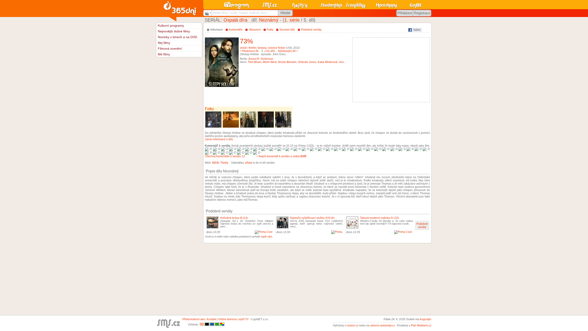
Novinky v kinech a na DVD (177, 37)
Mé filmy (164, 54)
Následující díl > (288, 51)
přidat (248, 162)
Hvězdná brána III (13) (234, 218)
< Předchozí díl (249, 51)
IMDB (215, 162)
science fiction (277, 47)
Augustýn (425, 319)
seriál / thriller (248, 47)
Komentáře (236, 29)
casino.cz (352, 325)
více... (342, 62)
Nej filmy (164, 43)
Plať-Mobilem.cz (421, 325)
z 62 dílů (269, 51)
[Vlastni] (222, 324)
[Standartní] (201, 324)
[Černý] (206, 324)
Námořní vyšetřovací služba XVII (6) (312, 218)
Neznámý (268, 20)
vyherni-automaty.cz (382, 325)
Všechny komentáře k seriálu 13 (225, 156)
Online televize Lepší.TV (233, 319)
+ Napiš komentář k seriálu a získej (281, 156)
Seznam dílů (287, 29)
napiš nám (266, 236)
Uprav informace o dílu (219, 139)
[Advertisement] (391, 70)
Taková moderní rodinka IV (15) (379, 218)
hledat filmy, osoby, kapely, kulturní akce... (241, 12)
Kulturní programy (171, 25)
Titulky (224, 162)
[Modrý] (212, 324)
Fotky (270, 29)
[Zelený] (217, 324)
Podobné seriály (311, 29)
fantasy (262, 47)
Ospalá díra (235, 20)
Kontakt (211, 319)
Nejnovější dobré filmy (174, 31)
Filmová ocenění (170, 48)
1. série (292, 20)
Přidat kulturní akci (193, 319)
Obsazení (255, 29)
